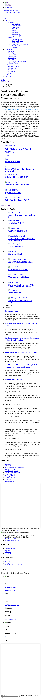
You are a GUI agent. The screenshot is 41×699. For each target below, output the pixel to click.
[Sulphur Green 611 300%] (11, 182)
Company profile (13, 66)
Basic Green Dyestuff (11, 471)
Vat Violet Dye (9, 466)
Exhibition (11, 71)
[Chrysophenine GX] (15, 228)
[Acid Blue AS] (13, 290)
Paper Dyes (11, 53)
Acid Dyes (15, 27)
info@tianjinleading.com (12, 540)
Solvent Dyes (16, 34)
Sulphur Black (15, 254)
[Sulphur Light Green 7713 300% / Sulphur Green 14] (14, 282)
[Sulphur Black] (13, 251)
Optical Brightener (17, 36)
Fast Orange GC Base (19, 277)
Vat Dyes (15, 32)
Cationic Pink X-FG (18, 269)
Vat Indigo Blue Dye (11, 476)
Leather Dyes (12, 58)
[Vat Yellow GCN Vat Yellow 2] (14, 213)
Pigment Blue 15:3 (30, 109)
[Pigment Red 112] (11, 190)
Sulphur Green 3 (10, 474)
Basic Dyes (15, 30)
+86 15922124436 (10, 619)
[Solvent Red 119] (6, 159)
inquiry (18, 530)
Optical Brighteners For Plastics (14, 467)
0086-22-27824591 (10, 590)
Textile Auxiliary (17, 46)
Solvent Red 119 (12, 161)
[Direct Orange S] (14, 244)
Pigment (10, 37)
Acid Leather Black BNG (17, 200)
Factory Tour (12, 68)
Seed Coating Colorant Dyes (17, 61)
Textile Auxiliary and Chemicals (18, 44)
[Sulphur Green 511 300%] (11, 174)
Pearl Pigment (16, 42)
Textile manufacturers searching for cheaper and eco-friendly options (22, 339)
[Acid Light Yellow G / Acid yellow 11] (10, 145)
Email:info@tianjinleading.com (10, 12)
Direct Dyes (15, 29)
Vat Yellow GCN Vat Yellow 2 (21, 216)
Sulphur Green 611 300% (17, 185)
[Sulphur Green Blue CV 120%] (17, 298)
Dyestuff (11, 22)
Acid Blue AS (14, 292)
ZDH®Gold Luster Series (20, 262)
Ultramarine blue (11, 311)
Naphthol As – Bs (10, 469)
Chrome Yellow (13, 63)
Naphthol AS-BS (16, 223)
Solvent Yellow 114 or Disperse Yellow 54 (19, 170)
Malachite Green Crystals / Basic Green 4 (21, 239)
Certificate (11, 70)
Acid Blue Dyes (9, 481)
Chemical (15, 47)
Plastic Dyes (12, 51)
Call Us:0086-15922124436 (9, 10)
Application (8, 49)
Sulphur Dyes (16, 24)
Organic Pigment (17, 39)
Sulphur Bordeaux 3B (13, 379)
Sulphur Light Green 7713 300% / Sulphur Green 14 (21, 286)
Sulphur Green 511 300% (17, 177)
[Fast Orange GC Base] (15, 274)
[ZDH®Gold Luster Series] (17, 259)
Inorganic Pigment (17, 41)
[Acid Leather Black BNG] (13, 198)
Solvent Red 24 (19, 109)
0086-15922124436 (10, 538)
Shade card (8, 75)
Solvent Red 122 (10, 477)
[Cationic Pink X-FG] (15, 267)
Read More (8, 156)
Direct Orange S (16, 246)
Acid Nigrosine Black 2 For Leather (15, 472)
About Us (7, 64)
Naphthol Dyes (16, 25)
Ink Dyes (11, 59)
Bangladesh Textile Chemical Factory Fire (21, 352)
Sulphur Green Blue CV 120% (20, 301)
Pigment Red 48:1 (8, 109)
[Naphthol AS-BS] (14, 220)
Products (7, 20)
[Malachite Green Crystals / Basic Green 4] (16, 236)
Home (6, 19)
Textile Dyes (12, 54)
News (10, 73)
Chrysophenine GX (17, 231)
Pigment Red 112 (13, 192)
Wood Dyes (12, 56)
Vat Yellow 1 (8, 479)
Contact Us (8, 76)
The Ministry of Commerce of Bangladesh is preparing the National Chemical (22, 366)
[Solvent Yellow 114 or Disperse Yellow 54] (11, 167)
